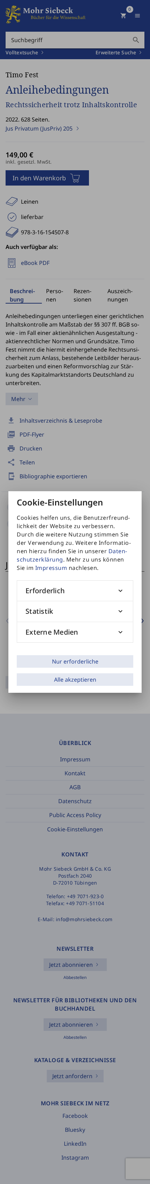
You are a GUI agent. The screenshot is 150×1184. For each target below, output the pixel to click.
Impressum (51, 568)
